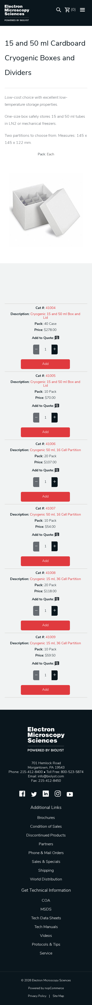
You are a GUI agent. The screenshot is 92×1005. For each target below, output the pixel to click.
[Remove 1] (36, 349)
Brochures (46, 818)
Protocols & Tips (46, 945)
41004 (50, 308)
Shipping (46, 871)
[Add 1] (55, 349)
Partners (46, 844)
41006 (50, 444)
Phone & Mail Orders (46, 853)
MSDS (46, 909)
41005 (50, 376)
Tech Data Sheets (46, 918)
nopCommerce (54, 988)
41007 (50, 508)
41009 (50, 637)
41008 (50, 573)
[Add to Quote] (57, 339)
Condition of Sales (46, 827)
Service (46, 953)
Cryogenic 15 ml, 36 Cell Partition (55, 579)
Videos (46, 936)
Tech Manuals (46, 927)
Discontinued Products (46, 835)
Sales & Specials (46, 862)
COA (46, 901)
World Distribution (46, 879)
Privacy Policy (37, 996)
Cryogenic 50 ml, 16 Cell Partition (55, 450)
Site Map (58, 996)
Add (45, 364)
